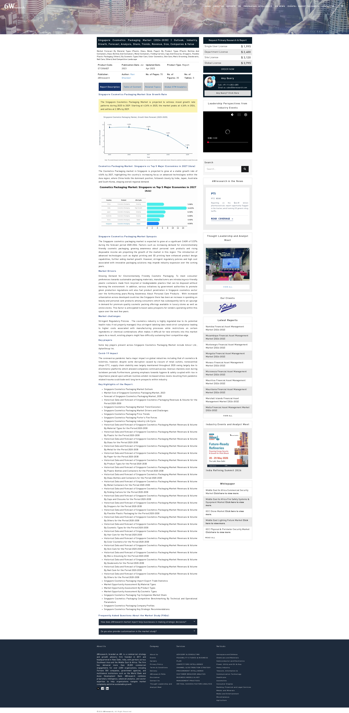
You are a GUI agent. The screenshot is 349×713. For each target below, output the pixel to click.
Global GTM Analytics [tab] (175, 87)
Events (291, 6)
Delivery (153, 671)
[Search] (245, 169)
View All (228, 287)
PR (239, 6)
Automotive (221, 681)
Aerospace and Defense (227, 654)
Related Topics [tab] (153, 87)
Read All (210, 538)
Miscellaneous (223, 697)
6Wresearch (107, 711)
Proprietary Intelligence (258, 6)
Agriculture (221, 700)
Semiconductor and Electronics (230, 661)
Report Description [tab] (110, 87)
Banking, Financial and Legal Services (233, 687)
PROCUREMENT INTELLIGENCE (190, 671)
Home (208, 6)
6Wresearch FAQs (158, 674)
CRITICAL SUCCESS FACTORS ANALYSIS (194, 684)
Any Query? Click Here (227, 93)
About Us (218, 6)
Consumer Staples (224, 684)
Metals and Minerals (225, 690)
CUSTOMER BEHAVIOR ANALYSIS (191, 674)
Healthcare (221, 677)
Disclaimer (155, 677)
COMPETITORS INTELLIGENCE (190, 664)
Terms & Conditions (159, 668)
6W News (280, 6)
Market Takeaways (308, 6)
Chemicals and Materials (227, 658)
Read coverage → (230, 218)
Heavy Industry (223, 668)
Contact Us (328, 6)
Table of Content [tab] (132, 87)
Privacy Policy (156, 664)
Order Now (227, 69)
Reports (231, 6)
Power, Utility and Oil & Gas (229, 664)
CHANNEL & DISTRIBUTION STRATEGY (194, 668)
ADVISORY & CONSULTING (188, 654)
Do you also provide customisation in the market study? (129, 631)
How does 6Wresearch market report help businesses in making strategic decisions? (143, 622)
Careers (153, 661)
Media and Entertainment (227, 694)
